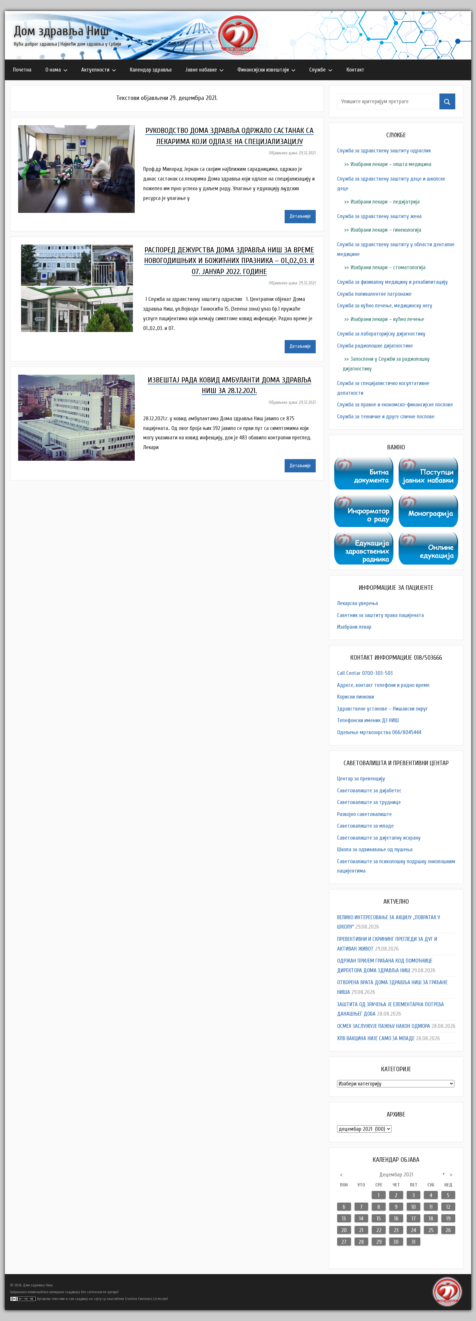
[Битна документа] (364, 462)
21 (361, 1230)
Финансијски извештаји (263, 70)
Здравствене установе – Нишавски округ (382, 709)
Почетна (22, 70)
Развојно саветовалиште (364, 814)
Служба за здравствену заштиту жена (379, 216)
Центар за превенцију (361, 779)
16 (396, 1219)
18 (431, 1219)
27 (343, 1242)
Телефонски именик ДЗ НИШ (368, 720)
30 (396, 1242)
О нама (53, 70)
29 (378, 1242)
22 (378, 1230)
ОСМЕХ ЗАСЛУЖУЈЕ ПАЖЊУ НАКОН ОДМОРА (383, 1026)
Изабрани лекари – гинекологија (386, 230)
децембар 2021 (396, 1175)
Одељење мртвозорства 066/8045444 (379, 732)
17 (414, 1219)
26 (448, 1230)
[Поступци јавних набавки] (428, 462)
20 (344, 1230)
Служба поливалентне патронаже (374, 294)
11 (431, 1207)
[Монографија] (428, 499)
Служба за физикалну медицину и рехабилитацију (392, 282)
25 (431, 1230)
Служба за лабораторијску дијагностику (381, 334)
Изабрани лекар (354, 627)
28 (361, 1242)
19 (448, 1219)
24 (413, 1230)
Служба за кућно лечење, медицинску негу (384, 306)
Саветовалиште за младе (365, 826)
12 (448, 1207)
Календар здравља (151, 70)
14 (361, 1219)
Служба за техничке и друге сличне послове (386, 416)
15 (379, 1219)
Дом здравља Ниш (61, 31)
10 (413, 1207)
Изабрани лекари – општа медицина (391, 164)
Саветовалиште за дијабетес (369, 790)
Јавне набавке (201, 70)
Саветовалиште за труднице (369, 802)
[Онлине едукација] (428, 537)
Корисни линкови (355, 697)
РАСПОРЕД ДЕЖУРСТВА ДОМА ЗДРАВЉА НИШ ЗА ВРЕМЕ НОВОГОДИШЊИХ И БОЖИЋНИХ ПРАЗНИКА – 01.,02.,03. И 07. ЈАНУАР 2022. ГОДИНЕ (229, 261)
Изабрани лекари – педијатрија (385, 202)
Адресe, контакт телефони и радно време (383, 685)
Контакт (355, 70)
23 (396, 1230)
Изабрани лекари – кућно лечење (387, 319)
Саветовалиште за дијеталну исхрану (379, 838)
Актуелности (95, 70)
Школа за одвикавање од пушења (375, 849)
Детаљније (300, 216)
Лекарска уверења (357, 603)
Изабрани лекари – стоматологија (388, 267)
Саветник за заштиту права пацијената (380, 615)
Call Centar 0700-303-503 (365, 673)
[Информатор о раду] (364, 499)
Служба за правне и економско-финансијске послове (395, 405)
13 (344, 1219)
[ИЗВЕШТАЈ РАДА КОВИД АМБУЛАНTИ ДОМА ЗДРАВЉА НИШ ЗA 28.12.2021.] (80, 379)
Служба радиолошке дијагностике (375, 346)
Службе (317, 70)
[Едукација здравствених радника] (364, 537)
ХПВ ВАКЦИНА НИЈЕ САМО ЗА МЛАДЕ (375, 1038)
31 (413, 1242)
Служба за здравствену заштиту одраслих (384, 151)
